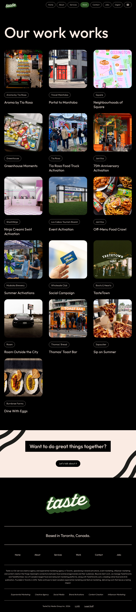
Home (50, 5)
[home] (11, 4)
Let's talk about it (68, 463)
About (61, 5)
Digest (117, 5)
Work (84, 5)
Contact (96, 5)
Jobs (107, 5)
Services (73, 5)
